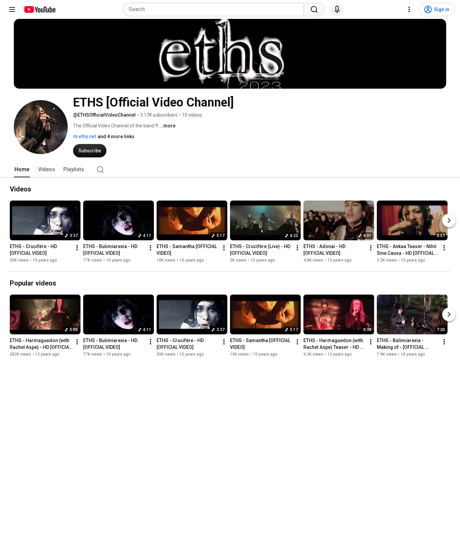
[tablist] (230, 169)
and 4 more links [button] (116, 136)
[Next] (449, 220)
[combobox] (215, 9)
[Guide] (12, 9)
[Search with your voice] (337, 9)
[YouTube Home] (39, 9)
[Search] (314, 9)
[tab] (22, 169)
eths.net (87, 136)
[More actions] (77, 247)
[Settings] (409, 9)
